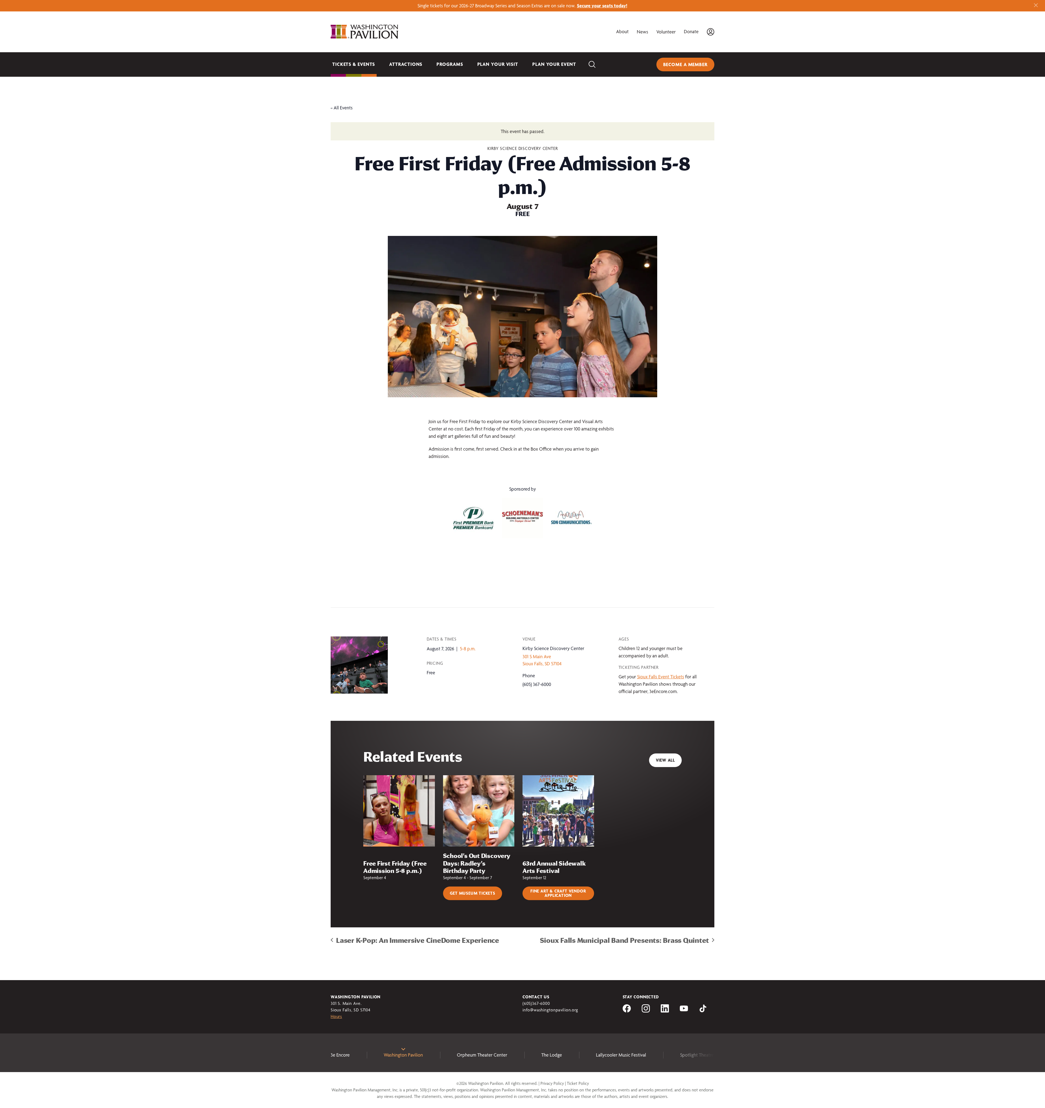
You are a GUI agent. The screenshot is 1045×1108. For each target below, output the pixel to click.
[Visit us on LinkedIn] (665, 1011)
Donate (691, 31)
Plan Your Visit (497, 64)
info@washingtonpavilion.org (550, 1009)
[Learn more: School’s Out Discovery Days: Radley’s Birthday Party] (479, 811)
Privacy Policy (552, 1083)
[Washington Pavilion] (365, 31)
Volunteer (666, 32)
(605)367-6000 (536, 1003)
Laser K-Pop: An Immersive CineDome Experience (417, 940)
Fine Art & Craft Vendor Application (558, 893)
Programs (450, 64)
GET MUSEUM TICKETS (472, 893)
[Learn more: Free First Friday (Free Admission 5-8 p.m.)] (399, 811)
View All (665, 760)
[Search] (592, 64)
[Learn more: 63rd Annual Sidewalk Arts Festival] (558, 811)
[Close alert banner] (1036, 6)
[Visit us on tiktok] (703, 1011)
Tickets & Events (353, 64)
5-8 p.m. (467, 648)
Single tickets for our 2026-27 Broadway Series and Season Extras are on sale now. (522, 5)
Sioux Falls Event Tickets (660, 676)
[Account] (710, 32)
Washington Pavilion (403, 1055)
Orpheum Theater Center (482, 1055)
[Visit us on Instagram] (646, 1011)
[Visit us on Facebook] (627, 1011)
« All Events (342, 107)
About (622, 31)
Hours (336, 1016)
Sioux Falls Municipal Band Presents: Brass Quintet (624, 940)
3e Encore (340, 1055)
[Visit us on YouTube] (684, 1011)
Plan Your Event (554, 64)
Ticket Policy (578, 1083)
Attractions (405, 64)
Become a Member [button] (685, 64)
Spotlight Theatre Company (707, 1055)
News (642, 32)
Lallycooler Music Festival (621, 1055)
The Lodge (551, 1055)
